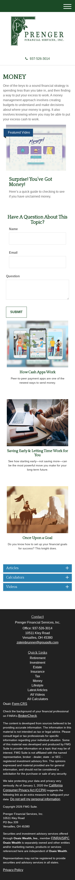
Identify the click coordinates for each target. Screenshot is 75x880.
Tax (37, 676)
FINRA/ (56, 838)
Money (37, 680)
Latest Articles (37, 690)
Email (13, 252)
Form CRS (19, 703)
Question (13, 276)
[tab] (37, 568)
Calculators (15, 578)
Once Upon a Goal (37, 538)
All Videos (37, 694)
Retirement (37, 658)
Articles (12, 568)
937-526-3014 (40, 58)
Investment (37, 662)
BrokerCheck (27, 715)
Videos (11, 587)
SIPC (65, 838)
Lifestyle (37, 685)
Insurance (38, 671)
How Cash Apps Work (38, 372)
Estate (37, 667)
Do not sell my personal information (35, 799)
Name (13, 229)
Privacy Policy (13, 870)
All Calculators (37, 699)
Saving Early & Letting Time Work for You (37, 453)
